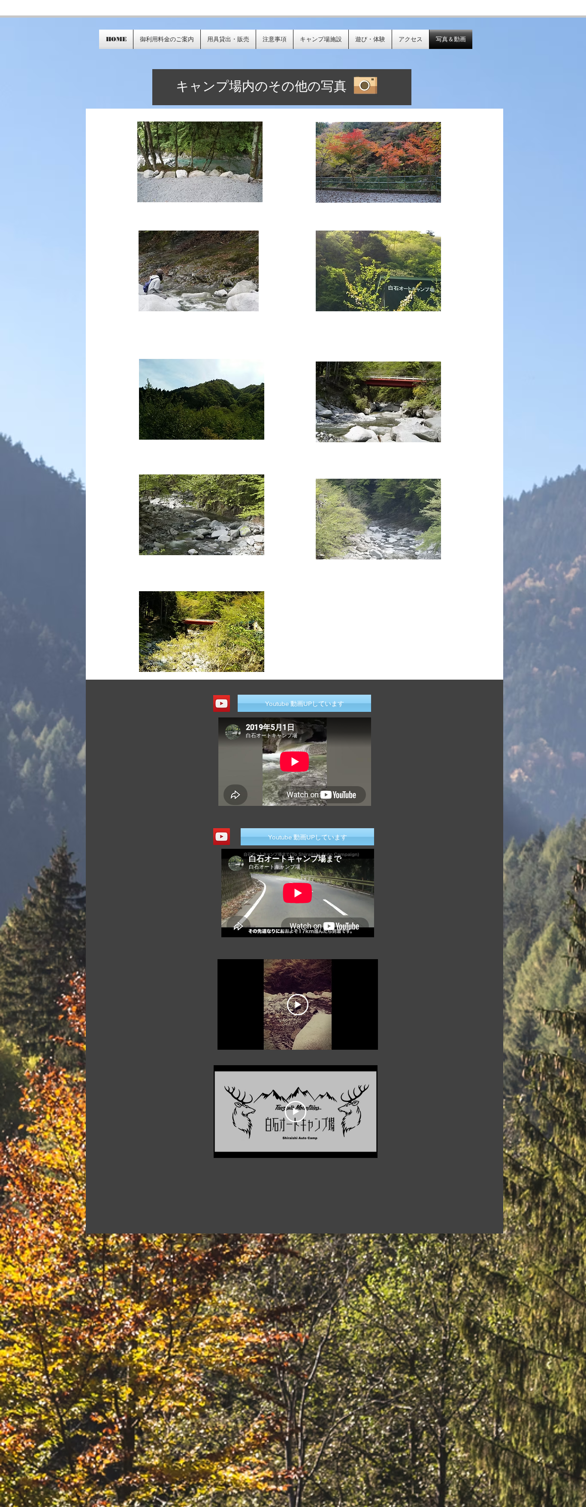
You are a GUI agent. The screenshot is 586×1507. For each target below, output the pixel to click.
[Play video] (297, 1004)
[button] (307, 836)
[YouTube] (221, 836)
